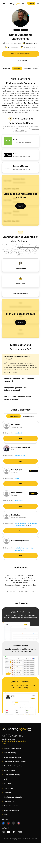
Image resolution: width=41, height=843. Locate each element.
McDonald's (19, 501)
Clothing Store (34, 247)
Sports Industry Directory (12, 810)
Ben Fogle (28, 103)
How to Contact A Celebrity (13, 797)
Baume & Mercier (22, 131)
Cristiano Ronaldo (10, 741)
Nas (3, 741)
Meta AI (17, 455)
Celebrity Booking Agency (12, 748)
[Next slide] (38, 582)
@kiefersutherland (32, 43)
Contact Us (7, 792)
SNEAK (17, 478)
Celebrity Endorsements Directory (15, 761)
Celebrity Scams (9, 801)
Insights (35, 68)
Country (24, 30)
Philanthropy (27, 68)
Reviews (6, 779)
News (6, 814)
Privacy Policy (8, 788)
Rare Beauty (19, 433)
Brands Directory (9, 770)
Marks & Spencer (26, 523)
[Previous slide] (3, 582)
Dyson (27, 548)
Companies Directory (11, 806)
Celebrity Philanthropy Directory (14, 766)
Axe (29, 98)
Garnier (17, 523)
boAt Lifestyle (19, 548)
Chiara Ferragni (21, 105)
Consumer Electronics (23, 142)
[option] (20, 582)
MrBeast (19, 741)
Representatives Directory (12, 757)
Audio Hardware (23, 247)
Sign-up (20, 206)
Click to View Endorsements (20, 54)
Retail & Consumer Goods (22, 156)
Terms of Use (8, 784)
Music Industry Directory (12, 774)
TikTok (22, 455)
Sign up (31, 3)
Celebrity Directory (10, 752)
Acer (25, 98)
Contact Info (6, 68)
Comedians (33, 471)
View (20, 438)
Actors (17, 30)
